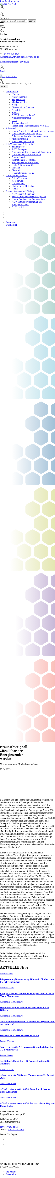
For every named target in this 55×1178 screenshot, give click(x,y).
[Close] (1, 74)
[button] (27, 11)
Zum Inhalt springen (9, 1)
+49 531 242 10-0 (10, 54)
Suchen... (4, 18)
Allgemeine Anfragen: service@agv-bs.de (19, 57)
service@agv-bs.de (9, 1127)
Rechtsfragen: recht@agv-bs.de (14, 61)
